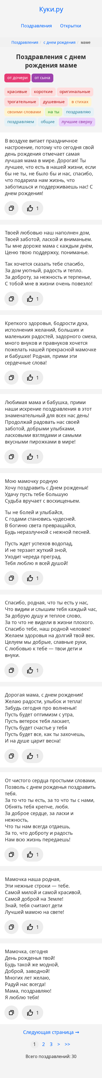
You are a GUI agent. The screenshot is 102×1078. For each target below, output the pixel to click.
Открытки (70, 26)
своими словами (24, 111)
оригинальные (75, 91)
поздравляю (78, 111)
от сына (42, 77)
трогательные (21, 101)
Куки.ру (51, 8)
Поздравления (36, 26)
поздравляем (20, 121)
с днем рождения (60, 42)
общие (48, 121)
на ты (53, 111)
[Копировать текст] (11, 208)
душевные (54, 101)
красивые (17, 91)
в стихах (80, 101)
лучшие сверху (76, 121)
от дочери (17, 77)
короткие (43, 91)
